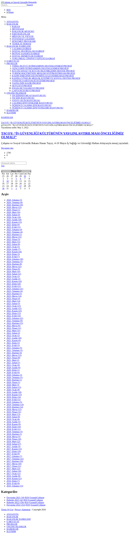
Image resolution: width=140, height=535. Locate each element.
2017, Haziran (15, 461)
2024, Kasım (14, 252)
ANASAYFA (13, 21)
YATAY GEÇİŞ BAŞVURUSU (26, 100)
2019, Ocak (13, 419)
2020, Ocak (13, 390)
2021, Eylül (13, 345)
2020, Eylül (13, 372)
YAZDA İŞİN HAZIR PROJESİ (26, 83)
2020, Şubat (14, 387)
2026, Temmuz (15, 202)
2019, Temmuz (15, 404)
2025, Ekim (13, 224)
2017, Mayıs (14, 464)
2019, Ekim (14, 397)
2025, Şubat (13, 244)
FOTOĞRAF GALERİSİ (23, 39)
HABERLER (12, 110)
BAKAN (16, 26)
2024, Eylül (13, 257)
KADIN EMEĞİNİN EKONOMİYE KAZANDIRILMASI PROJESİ (43, 76)
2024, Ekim (13, 254)
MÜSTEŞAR (18, 29)
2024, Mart (13, 271)
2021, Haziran (14, 353)
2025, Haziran (14, 234)
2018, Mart (13, 441)
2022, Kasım (14, 311)
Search (30, 5)
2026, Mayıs (14, 207)
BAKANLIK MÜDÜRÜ (23, 31)
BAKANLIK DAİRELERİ (19, 46)
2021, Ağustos (14, 348)
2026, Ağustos (14, 200)
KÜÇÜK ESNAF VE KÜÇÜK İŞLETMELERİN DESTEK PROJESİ (43, 71)
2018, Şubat (14, 444)
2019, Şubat (13, 417)
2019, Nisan (14, 412)
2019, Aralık (14, 392)
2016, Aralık (13, 476)
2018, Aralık (13, 422)
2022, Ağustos (15, 318)
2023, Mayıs (14, 296)
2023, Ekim (14, 284)
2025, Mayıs (14, 237)
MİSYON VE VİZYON (22, 36)
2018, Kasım (14, 424)
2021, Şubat (13, 363)
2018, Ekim (14, 427)
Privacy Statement (22, 509)
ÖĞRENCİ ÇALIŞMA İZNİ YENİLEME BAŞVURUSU (37, 108)
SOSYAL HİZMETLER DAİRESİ (27, 56)
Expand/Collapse (37, 497)
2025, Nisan (13, 239)
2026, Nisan (13, 210)
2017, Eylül (13, 454)
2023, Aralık (13, 279)
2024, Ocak (13, 276)
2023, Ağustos (15, 289)
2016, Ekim (13, 481)
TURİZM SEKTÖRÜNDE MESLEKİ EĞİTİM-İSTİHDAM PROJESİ (43, 73)
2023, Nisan (13, 298)
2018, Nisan (14, 439)
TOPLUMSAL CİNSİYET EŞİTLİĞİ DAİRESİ (33, 58)
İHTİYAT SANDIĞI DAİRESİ (26, 53)
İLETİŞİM (11, 113)
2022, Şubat (13, 333)
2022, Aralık (14, 308)
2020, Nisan (13, 382)
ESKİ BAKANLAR (21, 34)
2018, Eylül (14, 429)
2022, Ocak (13, 335)
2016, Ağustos (15, 486)
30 (25, 176)
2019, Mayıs (14, 409)
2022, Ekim (14, 313)
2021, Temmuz (15, 350)
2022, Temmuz (15, 321)
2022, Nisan (14, 328)
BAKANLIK (12, 24)
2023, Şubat (13, 303)
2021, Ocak (13, 365)
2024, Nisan (13, 269)
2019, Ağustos (14, 402)
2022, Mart (13, 330)
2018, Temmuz (15, 432)
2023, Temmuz (15, 291)
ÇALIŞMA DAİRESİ (21, 49)
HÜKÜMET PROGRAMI (24, 41)
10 (7, 181)
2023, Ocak (14, 306)
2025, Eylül (14, 227)
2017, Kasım (14, 449)
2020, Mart (13, 385)
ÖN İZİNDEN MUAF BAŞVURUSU (29, 95)
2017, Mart (13, 468)
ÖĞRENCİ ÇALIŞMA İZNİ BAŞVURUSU (32, 105)
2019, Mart (13, 414)
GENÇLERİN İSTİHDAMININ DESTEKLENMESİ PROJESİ (40, 68)
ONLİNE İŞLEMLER (16, 93)
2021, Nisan (13, 358)
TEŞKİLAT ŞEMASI (21, 44)
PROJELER (12, 63)
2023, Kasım (14, 281)
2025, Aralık (14, 220)
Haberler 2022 (15, 502)
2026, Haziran (15, 205)
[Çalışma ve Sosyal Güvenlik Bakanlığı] (19, 2)
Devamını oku (7, 148)
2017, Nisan (14, 466)
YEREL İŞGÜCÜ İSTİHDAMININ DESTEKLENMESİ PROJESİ (42, 66)
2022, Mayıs (13, 326)
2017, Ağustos (14, 456)
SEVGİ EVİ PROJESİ (22, 85)
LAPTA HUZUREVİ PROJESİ (26, 90)
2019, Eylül (14, 399)
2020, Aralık (13, 367)
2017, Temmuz (15, 459)
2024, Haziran (14, 264)
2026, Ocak (14, 217)
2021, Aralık (14, 338)
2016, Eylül (13, 483)
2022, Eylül (14, 316)
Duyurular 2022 (16, 505)
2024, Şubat (14, 274)
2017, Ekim (14, 451)
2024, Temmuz (15, 261)
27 (20, 186)
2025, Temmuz (15, 232)
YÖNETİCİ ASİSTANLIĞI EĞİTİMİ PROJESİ (33, 81)
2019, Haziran (15, 407)
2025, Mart (13, 242)
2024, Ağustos (15, 259)
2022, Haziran (15, 323)
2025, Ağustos (14, 229)
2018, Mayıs (13, 436)
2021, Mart (13, 360)
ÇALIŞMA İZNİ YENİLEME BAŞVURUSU (32, 103)
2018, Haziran (14, 434)
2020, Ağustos (14, 375)
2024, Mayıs (14, 266)
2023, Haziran (14, 293)
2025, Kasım (14, 222)
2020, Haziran (14, 380)
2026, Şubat (13, 215)
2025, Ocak (13, 247)
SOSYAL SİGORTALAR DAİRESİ (28, 51)
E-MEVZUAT (13, 61)
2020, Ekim (13, 370)
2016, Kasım (14, 478)
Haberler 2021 (15, 500)
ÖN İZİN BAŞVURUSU (23, 98)
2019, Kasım (14, 395)
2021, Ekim (13, 343)
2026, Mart (13, 212)
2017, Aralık (13, 446)
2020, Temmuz (15, 377)
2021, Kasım (14, 340)
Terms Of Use (7, 509)
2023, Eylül (14, 286)
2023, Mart (13, 301)
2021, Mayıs (14, 355)
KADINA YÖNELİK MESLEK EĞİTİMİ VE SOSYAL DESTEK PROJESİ (46, 78)
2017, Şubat (14, 471)
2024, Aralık (13, 249)
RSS (9, 10)
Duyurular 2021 (15, 497)
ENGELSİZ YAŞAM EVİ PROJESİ (28, 88)
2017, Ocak (14, 473)
